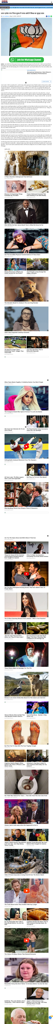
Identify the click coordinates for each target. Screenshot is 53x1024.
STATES (7, 9)
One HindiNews (5, 16)
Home (2, 9)
